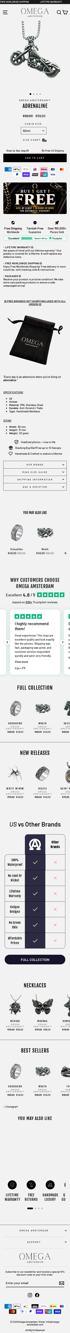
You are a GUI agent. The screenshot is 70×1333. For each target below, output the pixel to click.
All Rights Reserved (35, 1330)
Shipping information (35, 479)
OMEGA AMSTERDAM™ (35, 100)
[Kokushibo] (17, 533)
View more (21, 661)
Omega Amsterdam (34, 1230)
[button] (7, 642)
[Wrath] (45, 533)
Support (34, 1242)
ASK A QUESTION (35, 487)
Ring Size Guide (35, 472)
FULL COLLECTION (35, 959)
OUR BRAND (35, 464)
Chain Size (33, 124)
